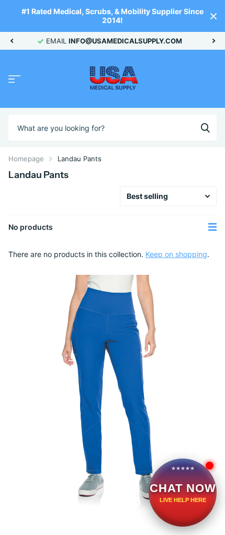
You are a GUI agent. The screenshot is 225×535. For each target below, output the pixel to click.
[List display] (212, 227)
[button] (11, 41)
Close (213, 16)
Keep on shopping (176, 254)
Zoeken (205, 128)
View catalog (14, 79)
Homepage (26, 158)
